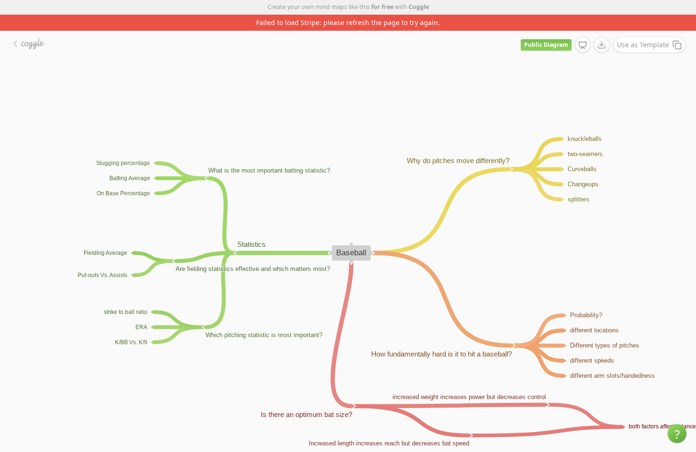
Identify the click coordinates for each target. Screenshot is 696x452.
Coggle (419, 7)
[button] (677, 433)
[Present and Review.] (582, 45)
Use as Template (643, 44)
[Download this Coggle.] (601, 44)
